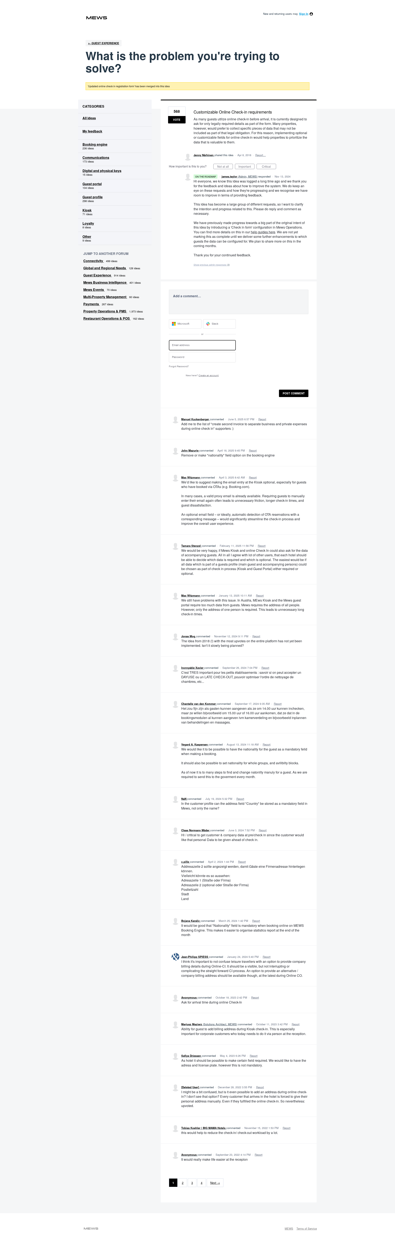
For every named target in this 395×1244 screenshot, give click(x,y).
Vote (176, 120)
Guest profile (92, 197)
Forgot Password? (179, 366)
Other (86, 236)
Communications (95, 157)
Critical (269, 166)
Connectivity (93, 260)
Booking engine (94, 144)
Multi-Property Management (105, 296)
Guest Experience (97, 275)
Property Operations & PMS (105, 311)
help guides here (263, 232)
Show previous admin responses (212, 264)
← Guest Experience (103, 43)
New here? (202, 375)
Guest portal (92, 183)
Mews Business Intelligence (105, 282)
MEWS (289, 1228)
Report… (260, 155)
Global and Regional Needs (105, 268)
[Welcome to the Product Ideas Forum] (96, 17)
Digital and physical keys (101, 170)
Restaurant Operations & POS (107, 318)
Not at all (225, 166)
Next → (215, 1183)
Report (262, 419)
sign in (303, 14)
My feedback (92, 131)
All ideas (89, 118)
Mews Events (94, 289)
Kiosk (87, 210)
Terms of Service (306, 1228)
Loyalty (88, 223)
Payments (91, 304)
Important (246, 166)
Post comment (294, 393)
